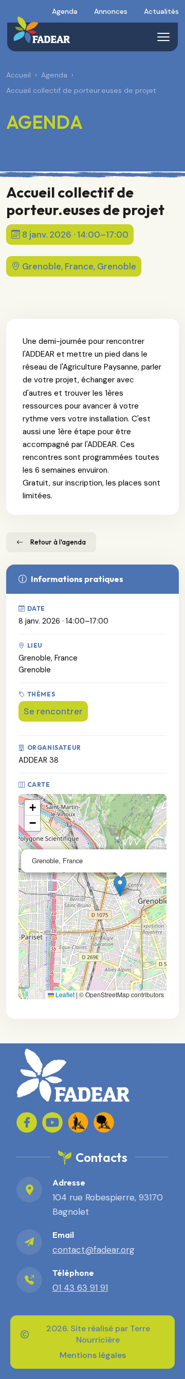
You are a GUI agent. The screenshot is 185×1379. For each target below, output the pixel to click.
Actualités (161, 11)
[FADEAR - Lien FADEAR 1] (78, 1122)
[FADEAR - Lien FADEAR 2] (104, 1122)
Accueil (18, 75)
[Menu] (163, 37)
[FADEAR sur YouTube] (52, 1122)
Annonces (110, 11)
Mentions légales (93, 1355)
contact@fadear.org (93, 1249)
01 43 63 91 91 (80, 1287)
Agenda (65, 11)
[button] (120, 886)
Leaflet (64, 994)
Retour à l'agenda (58, 542)
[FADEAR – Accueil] (41, 29)
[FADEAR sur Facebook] (26, 1122)
